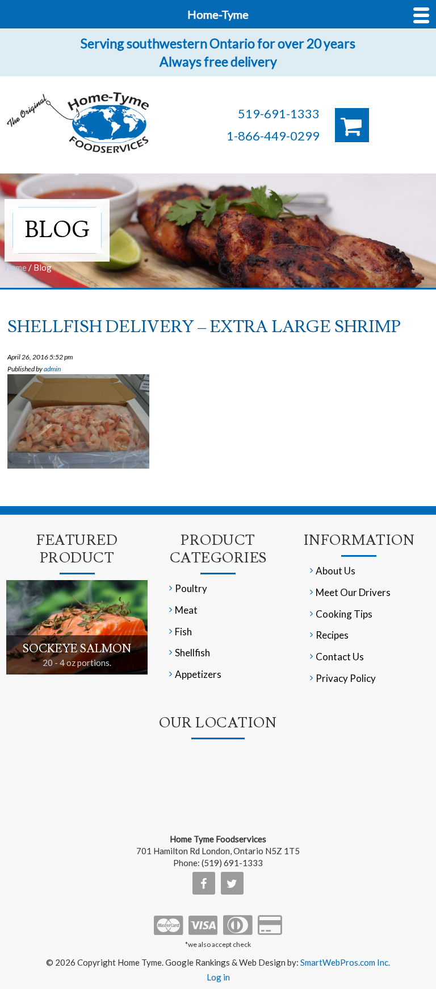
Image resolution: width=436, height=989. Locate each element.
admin (52, 369)
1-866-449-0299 (273, 135)
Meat (186, 610)
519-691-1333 (279, 113)
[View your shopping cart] (352, 125)
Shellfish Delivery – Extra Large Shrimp (204, 327)
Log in (218, 977)
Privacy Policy (346, 678)
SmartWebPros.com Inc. (345, 962)
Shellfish (192, 653)
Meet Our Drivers (353, 592)
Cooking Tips (344, 614)
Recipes (332, 635)
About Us (335, 571)
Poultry (191, 588)
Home (16, 267)
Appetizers (198, 674)
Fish (183, 632)
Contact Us (340, 657)
